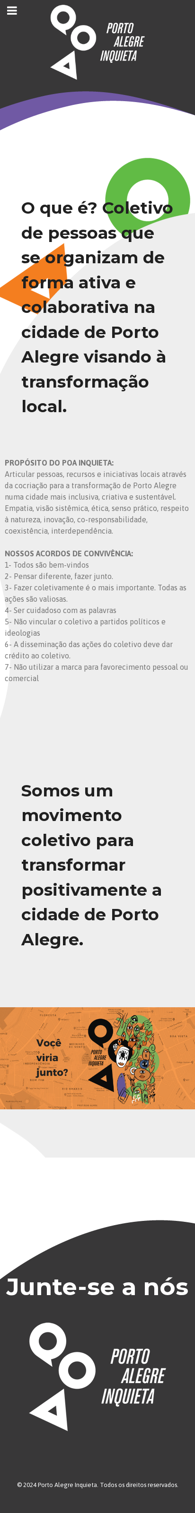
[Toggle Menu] (12, 10)
